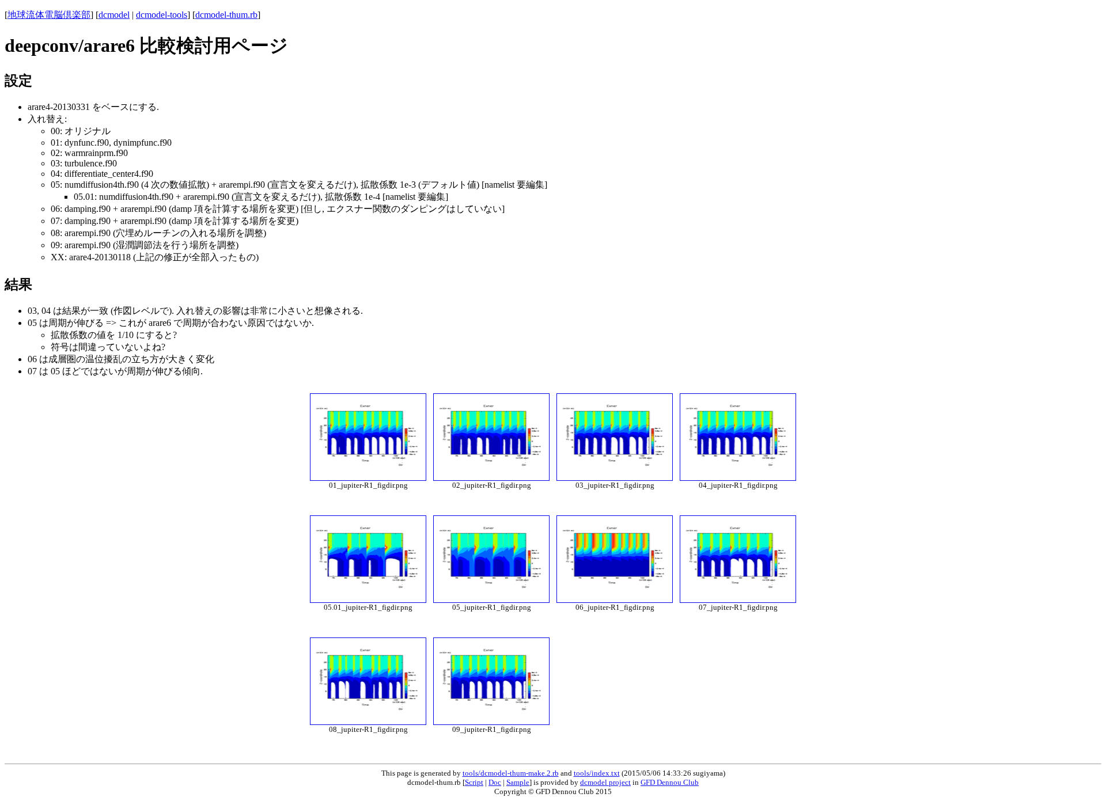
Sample (517, 782)
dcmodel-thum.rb (226, 15)
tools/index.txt (597, 773)
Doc (494, 782)
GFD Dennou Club (670, 782)
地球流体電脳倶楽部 (48, 15)
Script (474, 782)
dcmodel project (605, 782)
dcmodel (114, 15)
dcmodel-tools (161, 15)
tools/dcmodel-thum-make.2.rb (511, 773)
